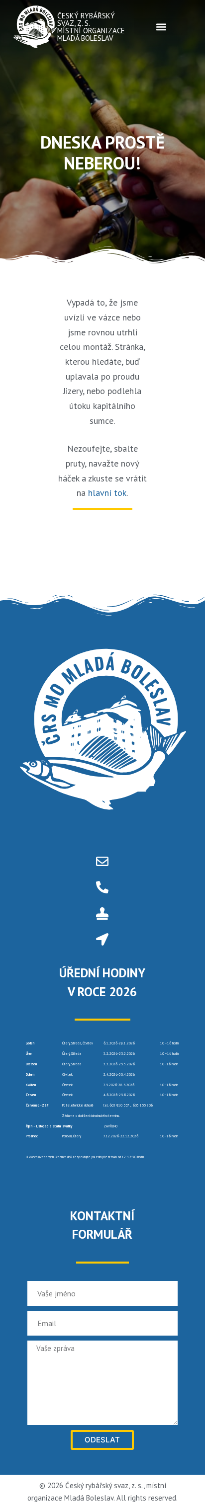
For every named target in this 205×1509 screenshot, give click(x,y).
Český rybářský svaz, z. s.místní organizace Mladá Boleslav (91, 27)
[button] (161, 26)
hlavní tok (107, 492)
